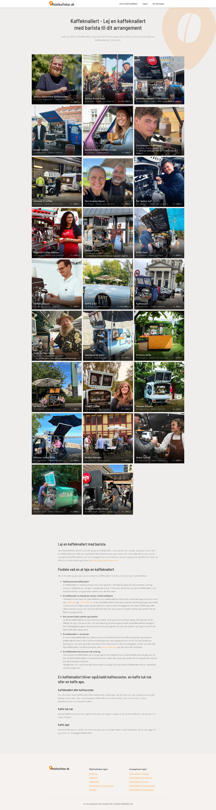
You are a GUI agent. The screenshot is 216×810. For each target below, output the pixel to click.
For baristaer (158, 3)
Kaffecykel (93, 777)
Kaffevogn (93, 773)
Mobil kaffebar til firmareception (142, 785)
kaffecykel (71, 602)
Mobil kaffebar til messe (138, 781)
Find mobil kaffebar (129, 3)
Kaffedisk (92, 789)
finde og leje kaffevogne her (105, 560)
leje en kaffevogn (109, 647)
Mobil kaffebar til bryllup (139, 773)
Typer (145, 3)
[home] (61, 4)
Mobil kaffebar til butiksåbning (141, 789)
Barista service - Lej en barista (101, 785)
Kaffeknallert (94, 781)
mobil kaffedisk (85, 602)
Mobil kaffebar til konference (140, 777)
